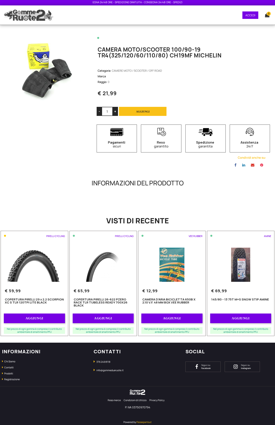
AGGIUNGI (34, 318)
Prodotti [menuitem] (8, 373)
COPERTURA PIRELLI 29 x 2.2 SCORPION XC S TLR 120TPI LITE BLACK (34, 301)
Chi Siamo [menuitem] (9, 361)
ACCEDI (250, 15)
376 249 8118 (103, 362)
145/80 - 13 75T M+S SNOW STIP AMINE (240, 299)
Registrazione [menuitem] (12, 379)
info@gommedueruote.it (110, 370)
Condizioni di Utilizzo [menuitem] (135, 400)
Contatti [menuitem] (9, 367)
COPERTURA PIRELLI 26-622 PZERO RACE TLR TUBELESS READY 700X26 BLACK (100, 303)
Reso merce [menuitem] (114, 400)
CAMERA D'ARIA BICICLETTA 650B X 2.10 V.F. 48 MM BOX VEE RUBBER (168, 301)
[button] (46, 70)
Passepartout (144, 422)
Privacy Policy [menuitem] (156, 400)
